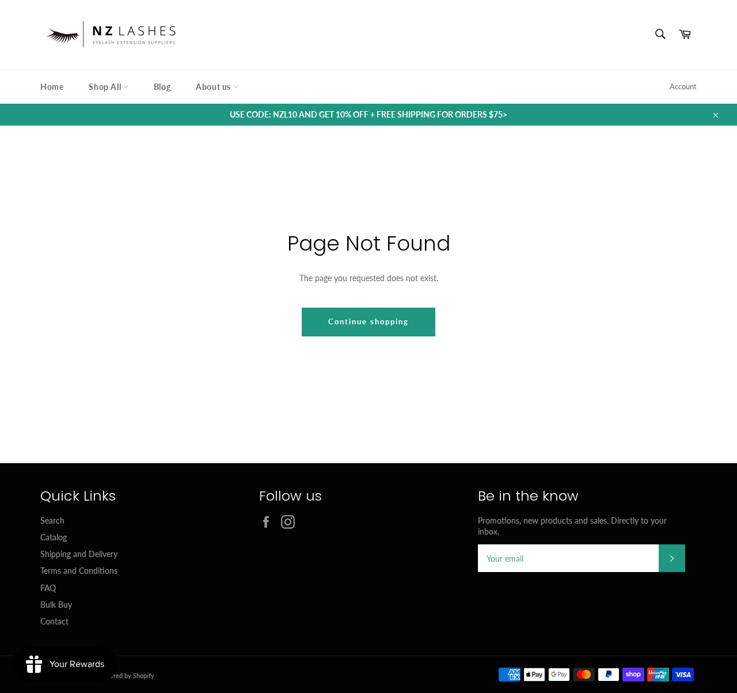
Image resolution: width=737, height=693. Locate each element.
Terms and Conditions (78, 570)
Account (683, 86)
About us (214, 87)
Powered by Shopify (125, 675)
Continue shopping (368, 321)
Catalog (53, 537)
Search (52, 520)
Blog (162, 87)
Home (51, 87)
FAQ (48, 588)
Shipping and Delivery (78, 554)
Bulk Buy (56, 604)
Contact (54, 621)
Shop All (106, 87)
